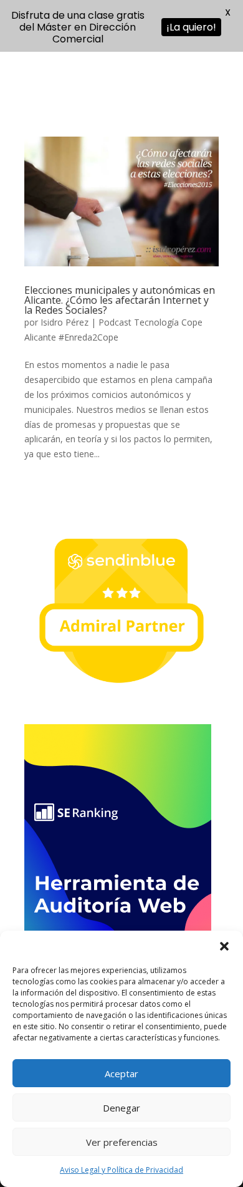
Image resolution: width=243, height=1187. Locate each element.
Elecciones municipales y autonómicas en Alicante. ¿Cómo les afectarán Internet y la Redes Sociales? (119, 300)
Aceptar (121, 1073)
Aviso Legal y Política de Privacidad (121, 1170)
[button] (224, 946)
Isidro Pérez (64, 322)
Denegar (121, 1108)
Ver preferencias (122, 1142)
